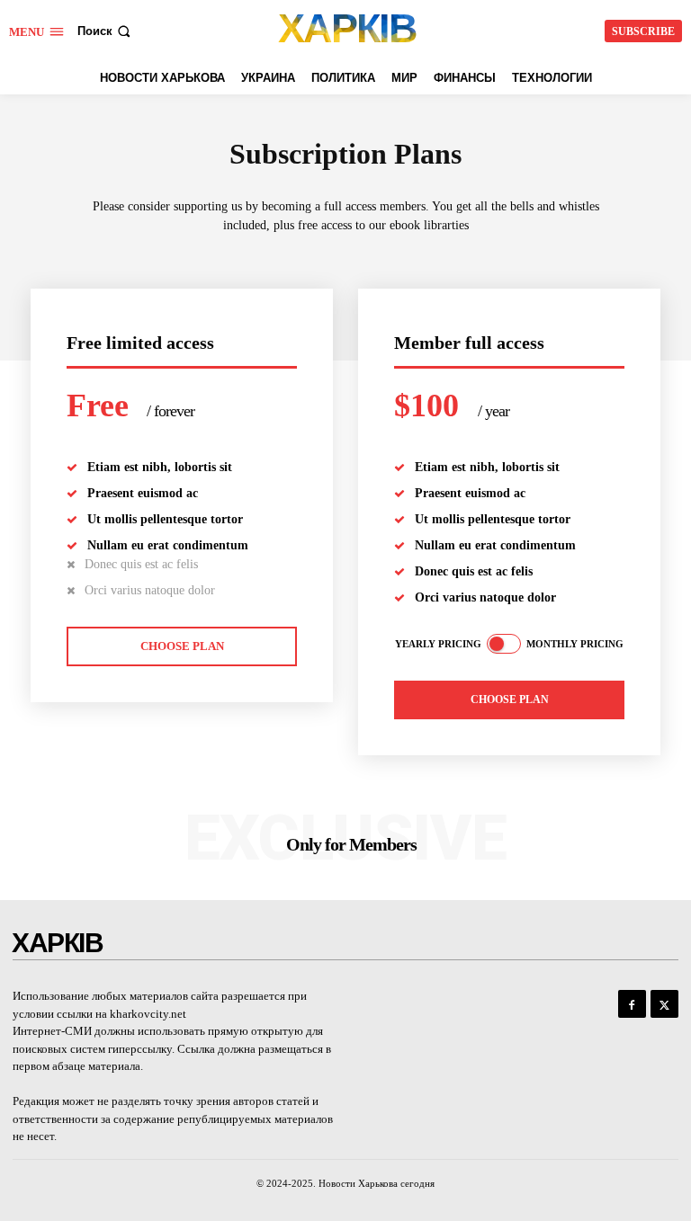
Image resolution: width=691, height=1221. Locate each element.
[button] (105, 31)
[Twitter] (664, 1004)
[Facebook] (632, 1004)
